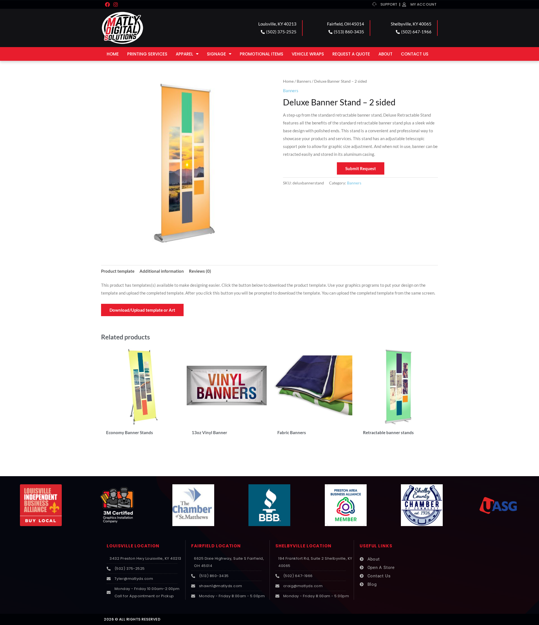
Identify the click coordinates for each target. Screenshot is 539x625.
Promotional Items (261, 54)
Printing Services (147, 54)
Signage (216, 54)
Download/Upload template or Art (142, 309)
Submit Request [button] (360, 168)
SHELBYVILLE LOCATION (303, 546)
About (385, 54)
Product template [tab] (117, 271)
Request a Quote (351, 54)
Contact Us (414, 54)
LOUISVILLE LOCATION (133, 546)
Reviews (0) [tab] (200, 271)
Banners (304, 81)
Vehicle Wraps (308, 54)
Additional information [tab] (162, 271)
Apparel (184, 54)
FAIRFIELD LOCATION (216, 546)
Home (113, 54)
